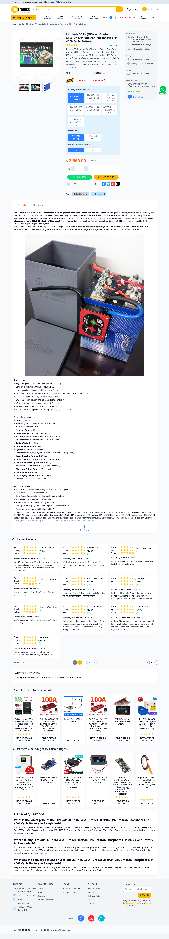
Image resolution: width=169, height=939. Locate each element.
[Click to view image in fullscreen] (36, 55)
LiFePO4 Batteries (80, 194)
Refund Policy (94, 892)
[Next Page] (94, 662)
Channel (127, 17)
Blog (105, 17)
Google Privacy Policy (134, 903)
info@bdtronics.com (66, 2)
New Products (47, 17)
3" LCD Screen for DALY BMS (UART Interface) (122, 721)
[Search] (119, 9)
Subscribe (144, 895)
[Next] (57, 87)
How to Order (61, 17)
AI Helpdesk (142, 17)
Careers (41, 896)
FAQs (90, 899)
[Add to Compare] (75, 184)
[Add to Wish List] (68, 184)
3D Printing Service (77, 17)
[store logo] (20, 9)
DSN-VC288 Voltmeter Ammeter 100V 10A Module (98, 779)
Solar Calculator (93, 17)
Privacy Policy (69, 892)
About (40, 888)
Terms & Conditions (71, 888)
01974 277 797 (24, 899)
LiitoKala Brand (98, 194)
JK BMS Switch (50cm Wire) (73, 720)
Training (41, 892)
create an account (74, 677)
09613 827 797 (24, 903)
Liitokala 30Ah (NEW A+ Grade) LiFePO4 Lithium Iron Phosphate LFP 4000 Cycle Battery (52, 24)
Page (115, 17)
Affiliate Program (45, 899)
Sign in (60, 677)
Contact (153, 17)
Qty (69, 168)
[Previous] (14, 87)
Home (14, 24)
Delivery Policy (94, 896)
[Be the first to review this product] (49, 734)
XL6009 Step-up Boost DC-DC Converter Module (48, 779)
